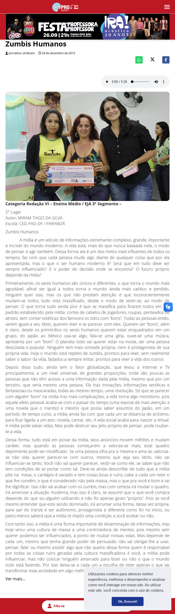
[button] (165, 591)
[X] (152, 60)
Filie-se (59, 606)
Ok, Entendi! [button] (127, 601)
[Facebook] (166, 59)
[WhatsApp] (139, 59)
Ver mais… (15, 578)
